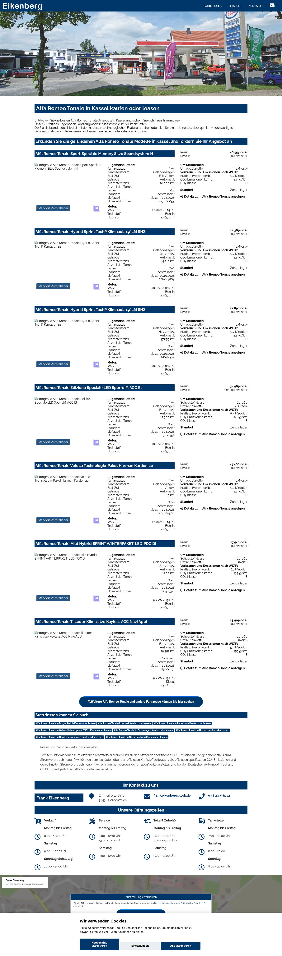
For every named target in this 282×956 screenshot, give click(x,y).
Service (234, 6)
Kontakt (255, 6)
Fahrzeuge (212, 6)
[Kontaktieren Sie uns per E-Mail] (272, 5)
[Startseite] (22, 6)
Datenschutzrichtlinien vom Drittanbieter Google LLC (179, 903)
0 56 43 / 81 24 (219, 795)
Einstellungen (140, 945)
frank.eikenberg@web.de (172, 795)
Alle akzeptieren (180, 945)
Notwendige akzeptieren (99, 944)
